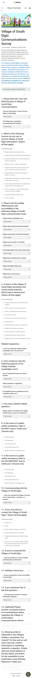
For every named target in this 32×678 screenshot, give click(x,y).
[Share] (25, 8)
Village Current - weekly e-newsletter (15, 164)
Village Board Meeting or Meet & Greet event (16, 537)
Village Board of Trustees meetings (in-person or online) (16, 174)
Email (6, 526)
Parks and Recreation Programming (15, 311)
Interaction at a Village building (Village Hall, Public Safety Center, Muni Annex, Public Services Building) (16, 543)
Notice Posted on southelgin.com (15, 450)
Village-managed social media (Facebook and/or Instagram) (17, 160)
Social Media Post (10, 444)
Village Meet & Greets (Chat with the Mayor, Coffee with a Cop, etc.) (18, 179)
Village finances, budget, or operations (16, 325)
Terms (13, 675)
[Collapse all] (24, 94)
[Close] (2, 8)
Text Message (9, 440)
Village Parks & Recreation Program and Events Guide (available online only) (17, 168)
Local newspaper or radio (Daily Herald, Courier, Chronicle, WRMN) (16, 190)
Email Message (9, 437)
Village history (9, 321)
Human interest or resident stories (15, 332)
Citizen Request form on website (14, 533)
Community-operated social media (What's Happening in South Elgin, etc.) (17, 185)
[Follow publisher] (29, 8)
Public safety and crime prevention (15, 308)
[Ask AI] (28, 674)
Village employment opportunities (15, 335)
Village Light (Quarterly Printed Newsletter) (17, 155)
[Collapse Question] (29, 103)
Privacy (18, 675)
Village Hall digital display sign (14, 194)
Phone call (8, 522)
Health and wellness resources (14, 328)
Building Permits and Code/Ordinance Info (17, 338)
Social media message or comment (15, 529)
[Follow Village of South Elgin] (29, 8)
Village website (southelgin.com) (14, 152)
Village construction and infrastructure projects (16, 303)
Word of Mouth (9, 198)
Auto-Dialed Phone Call (12, 447)
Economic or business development (15, 318)
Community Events (10, 315)
